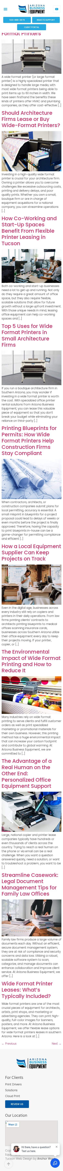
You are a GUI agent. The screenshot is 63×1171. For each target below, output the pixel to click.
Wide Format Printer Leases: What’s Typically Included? (27, 990)
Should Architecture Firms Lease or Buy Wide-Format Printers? (31, 119)
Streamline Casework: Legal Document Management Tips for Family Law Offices (30, 884)
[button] (5, 9)
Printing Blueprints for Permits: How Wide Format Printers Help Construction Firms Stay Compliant (29, 440)
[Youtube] (56, 9)
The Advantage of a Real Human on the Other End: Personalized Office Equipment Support (27, 773)
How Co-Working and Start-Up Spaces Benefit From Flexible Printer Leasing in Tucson (29, 231)
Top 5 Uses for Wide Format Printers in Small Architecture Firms (27, 335)
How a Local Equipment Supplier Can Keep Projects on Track (31, 552)
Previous (9, 1044)
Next (56, 1044)
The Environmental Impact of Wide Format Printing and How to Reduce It (31, 661)
